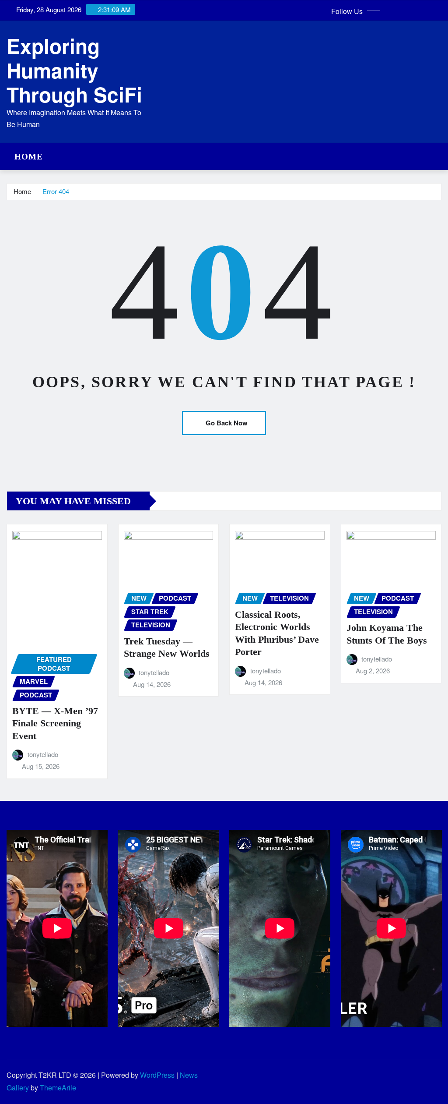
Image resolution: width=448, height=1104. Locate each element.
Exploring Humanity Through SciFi (74, 69)
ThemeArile (58, 1088)
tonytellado (43, 754)
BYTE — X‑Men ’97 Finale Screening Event (55, 723)
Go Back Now (227, 423)
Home (28, 156)
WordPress (157, 1075)
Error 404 (55, 191)
